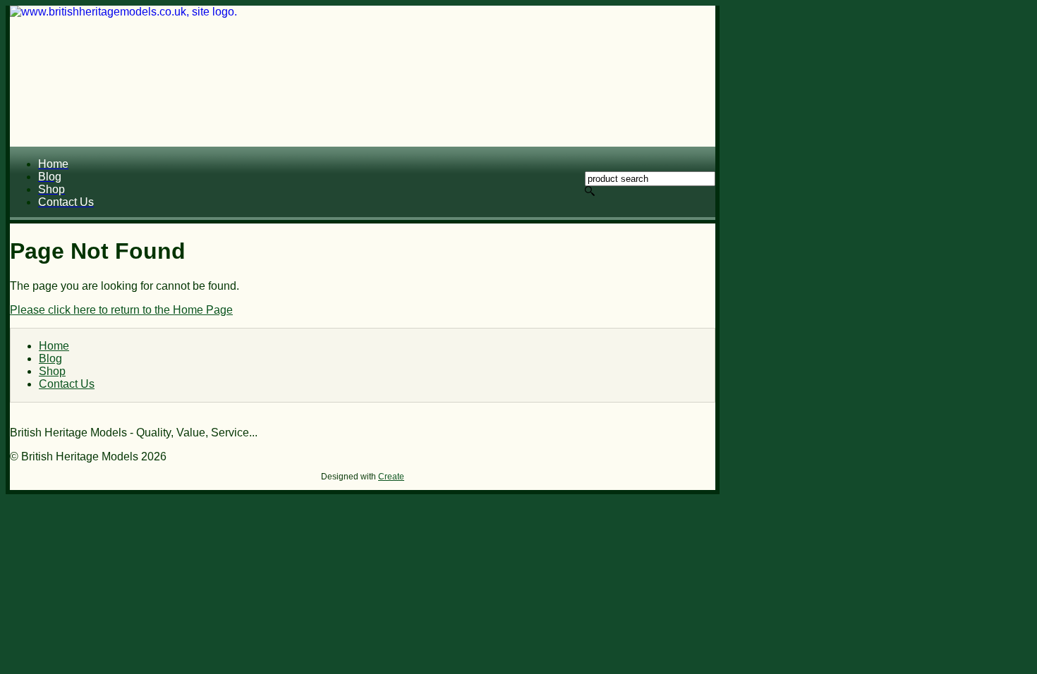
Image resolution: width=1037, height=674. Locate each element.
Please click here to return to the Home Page (121, 310)
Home (54, 346)
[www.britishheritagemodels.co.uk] (362, 76)
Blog (50, 358)
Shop (52, 371)
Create (391, 477)
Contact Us (67, 384)
